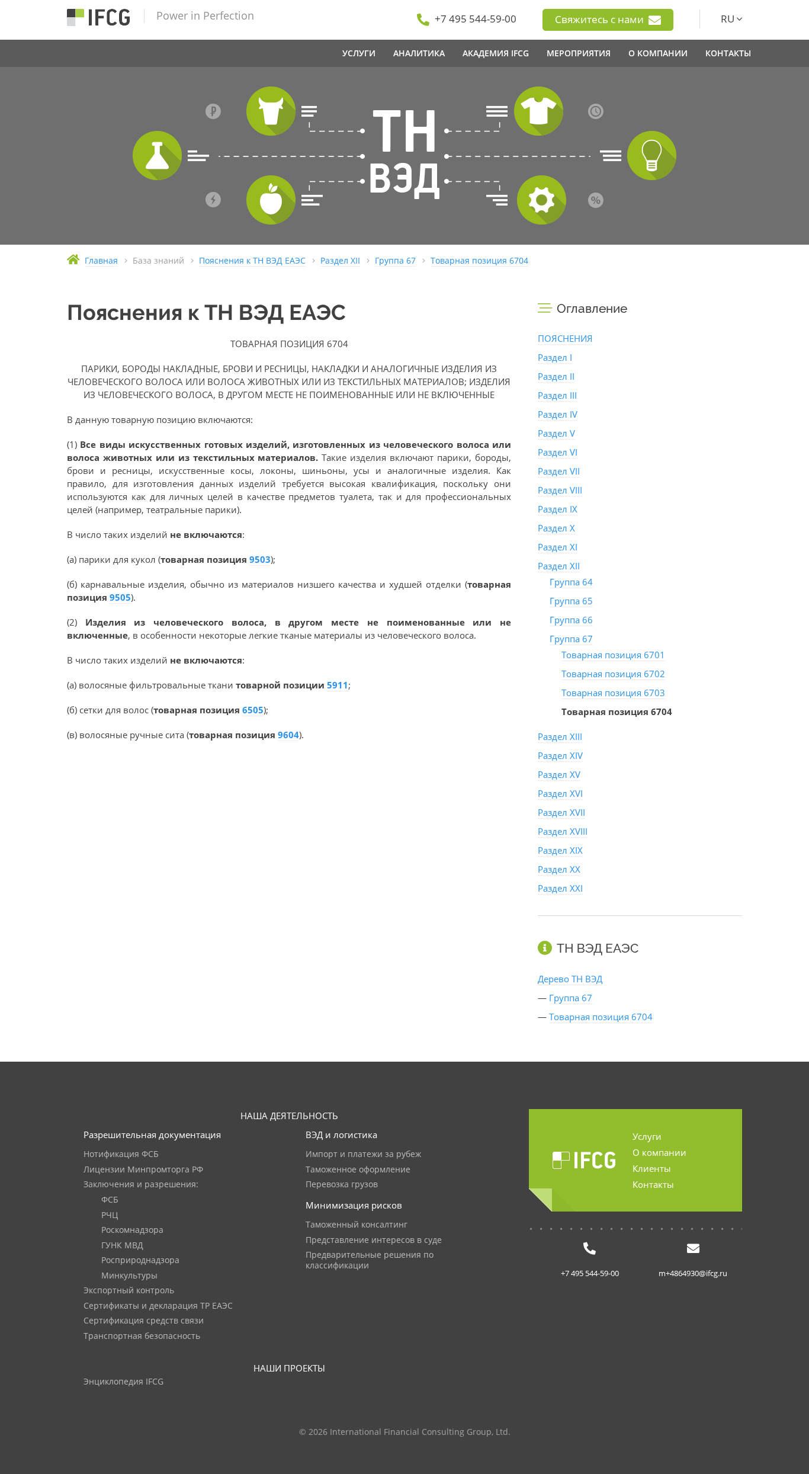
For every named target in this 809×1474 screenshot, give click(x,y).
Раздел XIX (560, 850)
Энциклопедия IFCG (123, 1382)
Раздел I (555, 357)
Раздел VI (557, 452)
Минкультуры (129, 1276)
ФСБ (109, 1200)
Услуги (647, 1136)
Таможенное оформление (358, 1170)
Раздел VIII (560, 490)
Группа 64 (571, 582)
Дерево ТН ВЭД (570, 979)
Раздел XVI (560, 793)
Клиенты (652, 1168)
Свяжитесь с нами (600, 19)
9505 (120, 597)
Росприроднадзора (140, 1260)
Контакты (653, 1184)
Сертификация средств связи (144, 1321)
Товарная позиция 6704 (601, 1017)
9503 (260, 559)
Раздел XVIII (563, 831)
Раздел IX (557, 509)
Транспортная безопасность (142, 1336)
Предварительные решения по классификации (370, 1260)
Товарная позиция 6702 (613, 674)
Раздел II (556, 376)
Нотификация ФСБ (121, 1154)
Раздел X (556, 528)
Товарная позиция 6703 (613, 692)
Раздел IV (557, 414)
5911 (337, 685)
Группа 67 (571, 639)
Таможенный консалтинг (356, 1225)
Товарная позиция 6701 (613, 655)
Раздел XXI (560, 888)
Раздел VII (559, 471)
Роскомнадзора (132, 1230)
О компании (659, 1152)
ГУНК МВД (122, 1246)
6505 (253, 710)
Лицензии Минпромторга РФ (143, 1170)
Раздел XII (559, 566)
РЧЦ (109, 1215)
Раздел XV (559, 774)
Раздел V (556, 433)
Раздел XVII (561, 812)
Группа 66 (571, 620)
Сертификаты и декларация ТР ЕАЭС (158, 1306)
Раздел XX (559, 869)
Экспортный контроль (129, 1291)
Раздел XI (557, 547)
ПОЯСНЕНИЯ (565, 338)
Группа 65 (571, 601)
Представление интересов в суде (374, 1240)
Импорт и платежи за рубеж (363, 1154)
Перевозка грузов (342, 1185)
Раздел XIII (560, 736)
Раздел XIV (560, 755)
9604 (288, 735)
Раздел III (557, 395)
